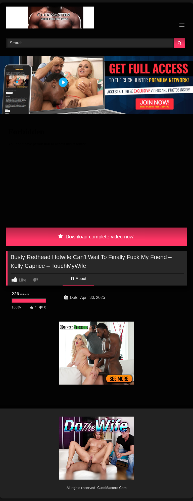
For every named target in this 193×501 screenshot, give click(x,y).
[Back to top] (177, 486)
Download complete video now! (99, 236)
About (80, 278)
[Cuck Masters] (96, 18)
